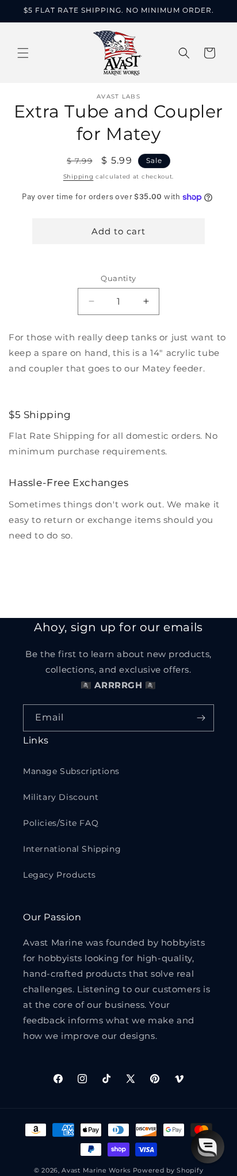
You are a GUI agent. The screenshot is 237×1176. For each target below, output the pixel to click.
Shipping (78, 176)
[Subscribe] (200, 717)
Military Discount (60, 797)
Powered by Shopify (168, 1170)
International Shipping (72, 849)
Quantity (118, 278)
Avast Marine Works (96, 1170)
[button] (23, 53)
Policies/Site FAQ (60, 823)
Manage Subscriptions (71, 771)
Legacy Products (59, 875)
